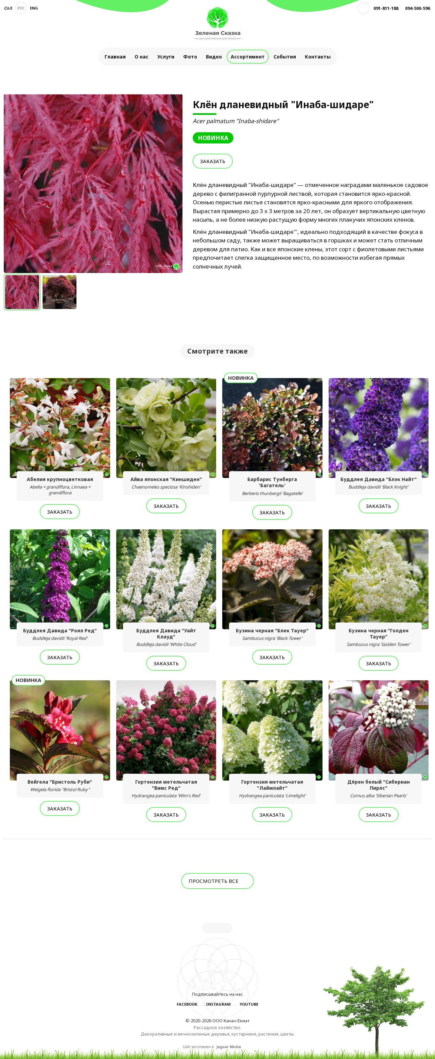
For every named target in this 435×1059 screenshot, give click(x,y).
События (285, 56)
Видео (214, 56)
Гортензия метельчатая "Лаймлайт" (272, 789)
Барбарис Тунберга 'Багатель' (272, 486)
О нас (142, 56)
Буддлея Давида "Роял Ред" (60, 634)
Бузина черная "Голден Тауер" (379, 637)
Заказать (212, 161)
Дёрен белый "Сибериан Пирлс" (378, 789)
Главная (115, 56)
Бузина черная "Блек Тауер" (272, 634)
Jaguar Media (228, 1046)
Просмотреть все (214, 880)
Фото (190, 56)
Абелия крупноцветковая (60, 486)
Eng (34, 8)
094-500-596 (417, 8)
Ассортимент (248, 56)
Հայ (8, 8)
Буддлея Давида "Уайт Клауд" (166, 637)
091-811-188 (385, 8)
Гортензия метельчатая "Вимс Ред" (166, 789)
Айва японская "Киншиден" (166, 483)
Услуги (165, 56)
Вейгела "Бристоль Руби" (60, 785)
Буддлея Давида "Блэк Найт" (379, 483)
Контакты (318, 56)
